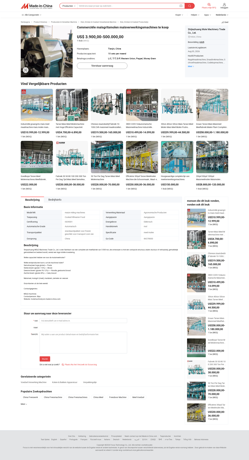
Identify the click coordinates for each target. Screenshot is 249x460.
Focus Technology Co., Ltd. (121, 445)
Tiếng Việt (187, 439)
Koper (178, 14)
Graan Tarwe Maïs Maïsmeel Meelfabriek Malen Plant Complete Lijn (217, 320)
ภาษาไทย (168, 439)
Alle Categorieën (32, 14)
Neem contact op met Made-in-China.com (141, 436)
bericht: (34, 334)
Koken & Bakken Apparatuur (64, 382)
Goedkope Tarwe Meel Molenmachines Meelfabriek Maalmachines (216, 341)
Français (84, 439)
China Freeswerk (30, 397)
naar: (36, 327)
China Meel (98, 397)
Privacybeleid (116, 436)
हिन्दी (160, 439)
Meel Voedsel (138, 397)
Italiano (107, 439)
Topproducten (165, 436)
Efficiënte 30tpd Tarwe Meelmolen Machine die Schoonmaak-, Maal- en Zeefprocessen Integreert (217, 406)
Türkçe (177, 439)
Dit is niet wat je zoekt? (50, 364)
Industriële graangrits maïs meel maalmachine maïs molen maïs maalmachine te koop (217, 211)
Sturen (45, 358)
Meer (190, 66)
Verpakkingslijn (90, 382)
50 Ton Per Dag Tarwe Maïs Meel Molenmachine (217, 384)
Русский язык (95, 439)
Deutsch (116, 439)
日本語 (153, 439)
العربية (136, 439)
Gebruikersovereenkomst (98, 436)
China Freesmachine (53, 397)
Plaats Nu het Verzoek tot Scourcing (79, 364)
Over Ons (71, 436)
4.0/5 (201, 42)
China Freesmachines (77, 397)
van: (35, 320)
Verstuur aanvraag (102, 65)
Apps (206, 14)
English (54, 439)
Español (63, 439)
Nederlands (126, 439)
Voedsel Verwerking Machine (33, 382)
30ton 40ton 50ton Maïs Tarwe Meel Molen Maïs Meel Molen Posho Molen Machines (217, 298)
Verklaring (82, 436)
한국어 (144, 439)
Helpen (194, 14)
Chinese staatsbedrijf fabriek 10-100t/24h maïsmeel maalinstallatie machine (217, 255)
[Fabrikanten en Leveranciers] (36, 6)
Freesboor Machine (117, 397)
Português (73, 439)
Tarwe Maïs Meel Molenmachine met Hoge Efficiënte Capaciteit (216, 233)
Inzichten (177, 436)
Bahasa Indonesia (201, 439)
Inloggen (224, 7)
